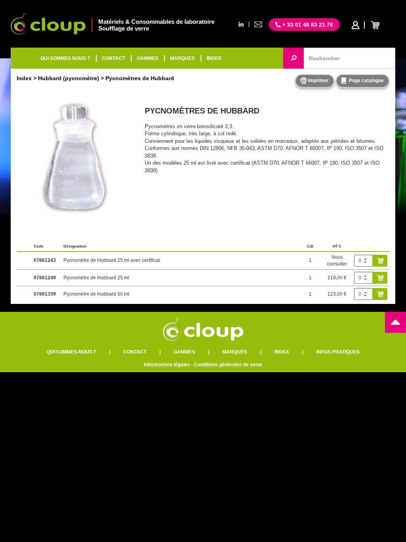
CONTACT (113, 58)
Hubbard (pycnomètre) (68, 78)
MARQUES (182, 58)
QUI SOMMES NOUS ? (65, 58)
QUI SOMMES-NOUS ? (71, 352)
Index (24, 78)
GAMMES (147, 58)
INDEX (214, 58)
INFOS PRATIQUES (338, 352)
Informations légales (167, 364)
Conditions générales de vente (228, 364)
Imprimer (318, 80)
